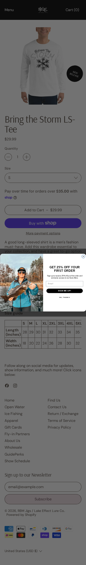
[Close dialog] (83, 256)
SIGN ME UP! (64, 291)
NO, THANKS (64, 297)
